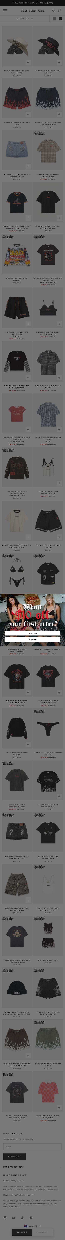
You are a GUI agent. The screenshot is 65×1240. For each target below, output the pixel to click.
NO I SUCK (32, 640)
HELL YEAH (32, 633)
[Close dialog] (63, 596)
